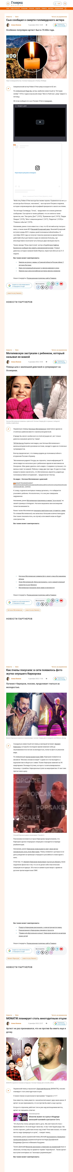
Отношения (24, 8)
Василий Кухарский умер (40, 229)
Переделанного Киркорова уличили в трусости (36, 930)
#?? (20, 483)
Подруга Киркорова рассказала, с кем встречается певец (40, 927)
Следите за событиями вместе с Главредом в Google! (21, 285)
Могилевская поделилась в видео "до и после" (44, 500)
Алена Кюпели (16, 25)
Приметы (44, 8)
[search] (65, 3)
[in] (51, 287)
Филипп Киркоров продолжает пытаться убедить (42, 862)
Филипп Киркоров (13, 958)
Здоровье (51, 8)
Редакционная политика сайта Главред (41, 278)
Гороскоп (31, 8)
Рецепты (37, 8)
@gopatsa (16, 483)
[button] (8, 3)
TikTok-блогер (18, 443)
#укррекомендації (32, 485)
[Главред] (17, 3)
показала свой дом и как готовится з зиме (49, 511)
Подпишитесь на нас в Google (61, 25)
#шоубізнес (58, 485)
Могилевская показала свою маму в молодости (36, 588)
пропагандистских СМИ (34, 757)
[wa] (48, 284)
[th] (52, 284)
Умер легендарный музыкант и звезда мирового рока (39, 268)
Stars (7, 8)
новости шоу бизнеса (14, 293)
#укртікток (52, 485)
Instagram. (48, 101)
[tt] (42, 287)
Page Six (29, 91)
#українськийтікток (43, 485)
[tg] (57, 284)
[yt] (61, 284)
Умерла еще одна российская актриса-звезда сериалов (39, 271)
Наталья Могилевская (14, 610)
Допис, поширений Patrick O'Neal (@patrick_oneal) (37, 196)
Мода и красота (15, 8)
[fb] (38, 287)
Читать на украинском (59, 17)
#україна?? (29, 483)
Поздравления (59, 8)
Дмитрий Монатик (43, 1089)
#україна (23, 483)
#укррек (15, 485)
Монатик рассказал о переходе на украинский (43, 1147)
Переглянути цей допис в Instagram (25, 172)
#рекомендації (22, 485)
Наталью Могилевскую (37, 429)
